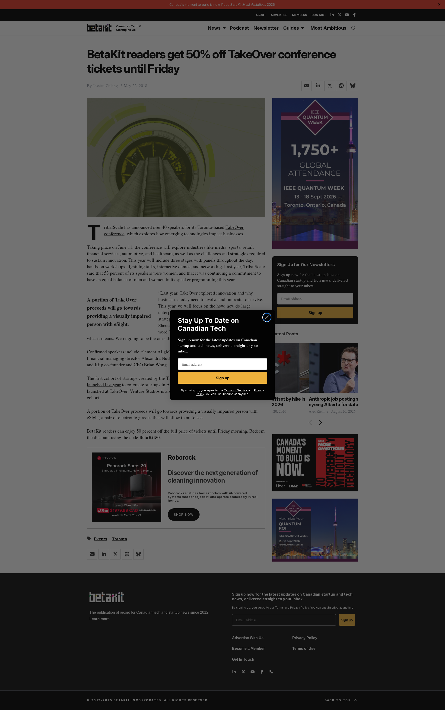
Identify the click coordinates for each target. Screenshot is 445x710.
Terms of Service (236, 390)
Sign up (222, 378)
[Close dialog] (267, 317)
